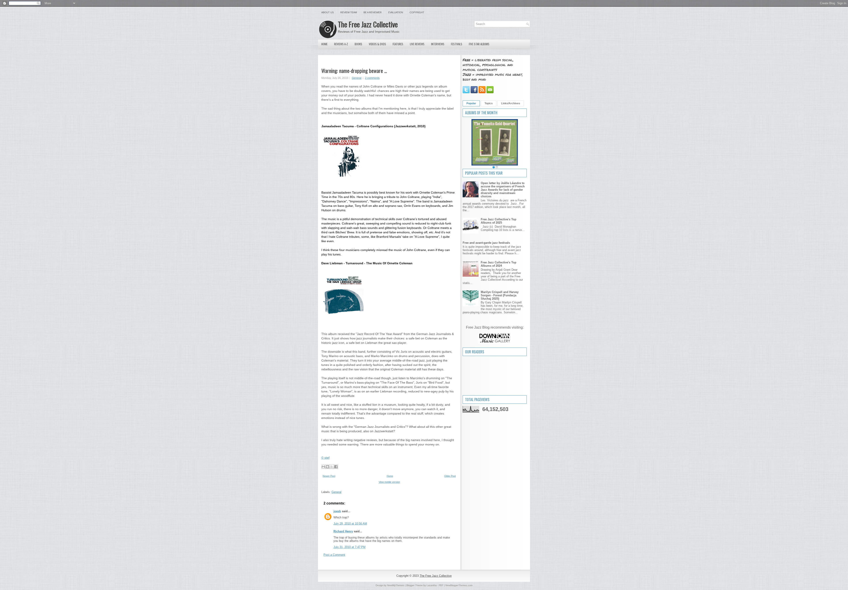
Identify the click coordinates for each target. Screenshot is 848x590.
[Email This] (323, 466)
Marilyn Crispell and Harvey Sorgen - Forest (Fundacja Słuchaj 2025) (500, 295)
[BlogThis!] (327, 466)
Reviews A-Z (341, 44)
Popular (471, 103)
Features (398, 44)
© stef (325, 457)
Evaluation (395, 12)
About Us (327, 12)
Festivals (456, 44)
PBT (441, 585)
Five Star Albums (479, 44)
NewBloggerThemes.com (459, 585)
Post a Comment (334, 554)
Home (324, 44)
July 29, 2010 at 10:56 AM (350, 523)
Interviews (437, 44)
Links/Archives (510, 103)
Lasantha (432, 585)
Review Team (348, 12)
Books (358, 44)
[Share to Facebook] (336, 466)
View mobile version (389, 482)
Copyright (417, 12)
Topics (489, 103)
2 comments (372, 78)
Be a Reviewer (372, 12)
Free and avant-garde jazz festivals (486, 242)
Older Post (450, 476)
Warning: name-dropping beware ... (354, 70)
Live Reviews (417, 44)
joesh (337, 511)
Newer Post (329, 476)
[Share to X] (331, 466)
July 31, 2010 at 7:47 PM (349, 547)
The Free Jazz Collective (368, 24)
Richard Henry (343, 531)
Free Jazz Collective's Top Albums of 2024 (498, 264)
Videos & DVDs (377, 44)
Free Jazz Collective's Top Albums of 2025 (498, 221)
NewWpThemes (395, 585)
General (357, 78)
